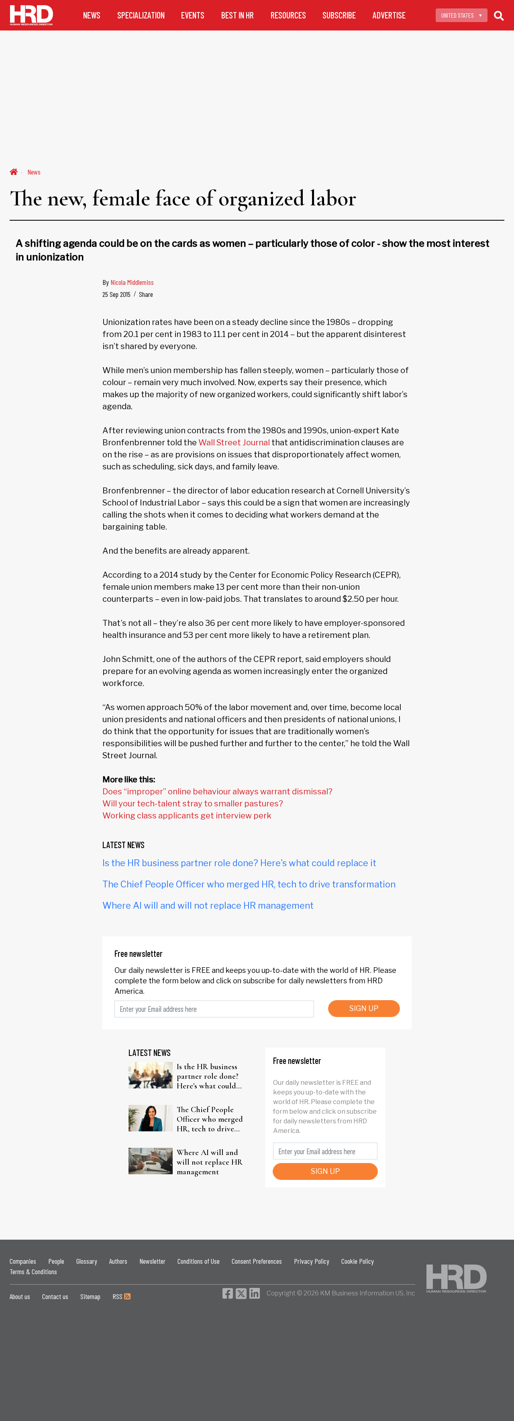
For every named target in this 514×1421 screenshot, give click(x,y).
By (128, 282)
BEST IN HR (237, 15)
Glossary (86, 1261)
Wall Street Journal (234, 442)
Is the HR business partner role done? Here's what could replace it (239, 863)
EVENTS (192, 15)
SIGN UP (364, 1008)
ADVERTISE (389, 15)
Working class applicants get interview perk (186, 815)
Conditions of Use (198, 1261)
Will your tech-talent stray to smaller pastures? (192, 803)
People (56, 1261)
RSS (118, 1296)
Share (146, 294)
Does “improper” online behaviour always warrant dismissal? (217, 791)
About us (20, 1296)
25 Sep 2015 (116, 294)
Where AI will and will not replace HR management (208, 905)
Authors (118, 1261)
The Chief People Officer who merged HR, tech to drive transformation (249, 884)
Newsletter (152, 1261)
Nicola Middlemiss (132, 282)
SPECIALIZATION (141, 15)
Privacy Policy (311, 1261)
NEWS (91, 15)
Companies (23, 1261)
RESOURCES (288, 15)
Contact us (55, 1296)
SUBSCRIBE (339, 15)
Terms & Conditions (33, 1271)
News (34, 171)
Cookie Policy (357, 1261)
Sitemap (90, 1296)
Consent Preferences (257, 1261)
